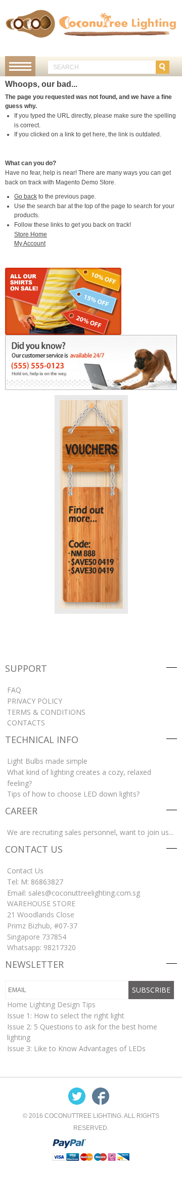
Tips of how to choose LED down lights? (73, 794)
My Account (30, 243)
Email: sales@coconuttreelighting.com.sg (73, 893)
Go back (25, 196)
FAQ (14, 690)
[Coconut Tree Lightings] (91, 23)
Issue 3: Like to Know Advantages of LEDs (76, 1048)
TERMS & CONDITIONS (46, 712)
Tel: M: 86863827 (35, 882)
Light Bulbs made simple (47, 761)
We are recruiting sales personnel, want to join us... (90, 832)
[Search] (162, 67)
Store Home (30, 234)
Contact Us (25, 870)
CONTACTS (26, 722)
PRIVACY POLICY (34, 701)
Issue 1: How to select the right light (65, 1015)
